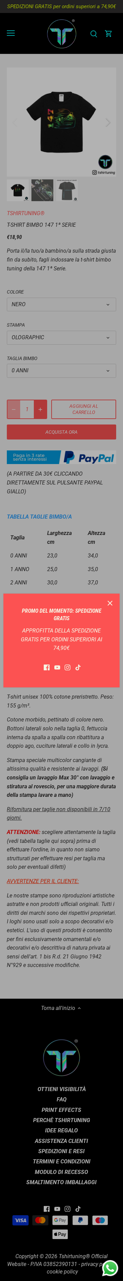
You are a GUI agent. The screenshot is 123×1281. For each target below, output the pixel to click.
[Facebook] (47, 667)
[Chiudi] (110, 603)
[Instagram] (67, 667)
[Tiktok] (78, 667)
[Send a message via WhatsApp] (110, 1268)
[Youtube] (57, 667)
